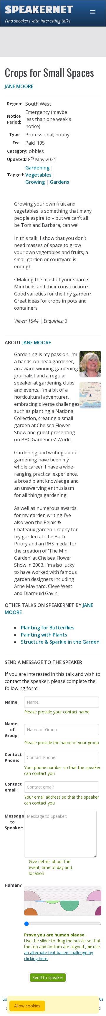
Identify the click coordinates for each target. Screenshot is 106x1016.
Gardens (59, 182)
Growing (35, 182)
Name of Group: (12, 729)
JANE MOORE (19, 86)
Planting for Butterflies (47, 627)
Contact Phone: (13, 757)
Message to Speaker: (14, 822)
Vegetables (38, 175)
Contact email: (13, 787)
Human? (13, 885)
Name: (12, 702)
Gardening (37, 167)
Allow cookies (27, 1006)
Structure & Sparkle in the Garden (60, 642)
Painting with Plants (44, 634)
